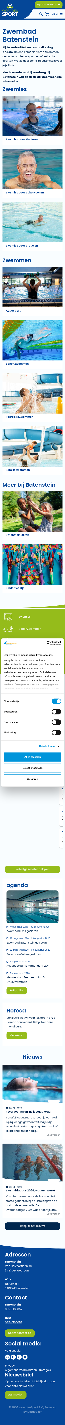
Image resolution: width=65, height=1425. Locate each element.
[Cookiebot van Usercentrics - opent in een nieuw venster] (46, 643)
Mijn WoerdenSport (47, 4)
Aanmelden (15, 1395)
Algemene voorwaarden (21, 1370)
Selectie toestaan (32, 767)
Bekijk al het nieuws (32, 1226)
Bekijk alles (17, 991)
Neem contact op (20, 1333)
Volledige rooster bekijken (33, 869)
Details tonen (47, 746)
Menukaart (17, 1035)
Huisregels (44, 1370)
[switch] (56, 711)
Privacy (10, 1366)
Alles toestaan (32, 756)
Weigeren (32, 779)
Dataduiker (34, 1412)
